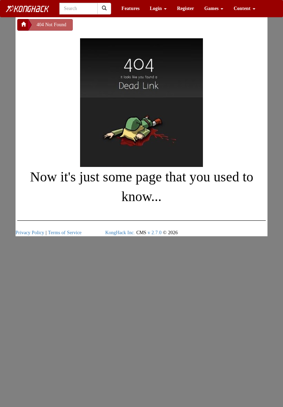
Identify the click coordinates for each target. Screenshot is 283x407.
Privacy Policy (30, 232)
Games (212, 8)
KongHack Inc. (120, 232)
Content (243, 8)
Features (130, 8)
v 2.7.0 (155, 232)
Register (185, 8)
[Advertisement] (128, 27)
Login (156, 8)
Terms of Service (64, 232)
